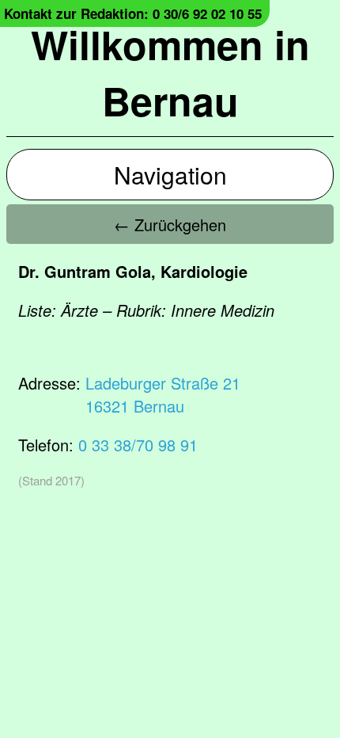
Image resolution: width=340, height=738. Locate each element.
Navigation (170, 175)
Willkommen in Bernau (170, 72)
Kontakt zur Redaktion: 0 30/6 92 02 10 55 (133, 13)
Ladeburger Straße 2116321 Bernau (162, 394)
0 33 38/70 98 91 (138, 444)
